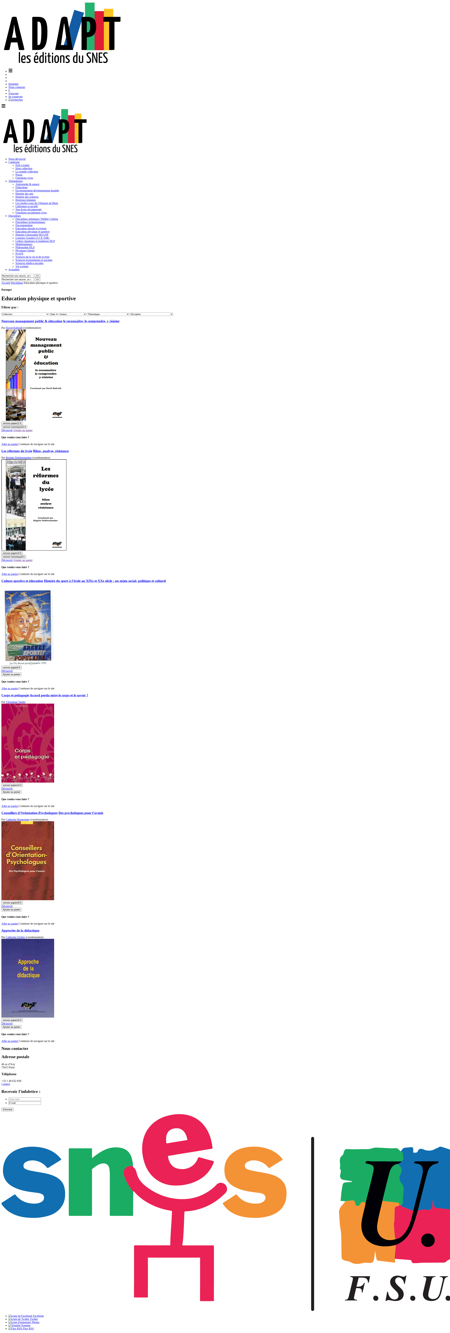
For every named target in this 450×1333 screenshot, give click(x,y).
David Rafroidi (14, 327)
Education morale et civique (30, 228)
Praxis (18, 174)
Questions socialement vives (31, 212)
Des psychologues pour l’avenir (81, 813)
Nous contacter (16, 87)
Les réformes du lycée (16, 451)
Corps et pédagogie (15, 695)
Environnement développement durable (37, 190)
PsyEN (19, 253)
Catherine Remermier (18, 819)
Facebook (38, 1315)
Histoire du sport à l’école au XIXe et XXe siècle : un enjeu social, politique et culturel (105, 581)
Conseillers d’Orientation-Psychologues (29, 813)
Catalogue (14, 162)
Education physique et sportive (32, 231)
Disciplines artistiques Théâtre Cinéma (36, 218)
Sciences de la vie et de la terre (32, 256)
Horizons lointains (25, 200)
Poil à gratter (22, 165)
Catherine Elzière (15, 937)
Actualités (14, 269)
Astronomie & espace (27, 184)
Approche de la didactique (20, 930)
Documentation (24, 225)
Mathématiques (23, 244)
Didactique (21, 187)
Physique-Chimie (25, 250)
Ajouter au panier (23, 430)
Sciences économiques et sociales (33, 260)
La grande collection (26, 171)
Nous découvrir (17, 158)
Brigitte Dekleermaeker (19, 457)
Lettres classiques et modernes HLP (35, 241)
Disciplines (14, 215)
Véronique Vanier (15, 701)
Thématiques (15, 181)
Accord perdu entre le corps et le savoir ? (59, 695)
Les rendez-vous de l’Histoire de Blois (36, 203)
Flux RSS (28, 1328)
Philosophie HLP (25, 247)
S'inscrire (13, 93)
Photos (35, 1322)
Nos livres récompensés (28, 209)
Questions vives (24, 177)
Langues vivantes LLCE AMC (32, 237)
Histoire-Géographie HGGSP (31, 234)
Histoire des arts (24, 193)
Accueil (5, 282)
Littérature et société (26, 206)
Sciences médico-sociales (29, 263)
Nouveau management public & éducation (31, 321)
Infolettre (13, 83)
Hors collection (23, 168)
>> (37, 275)
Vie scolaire (21, 266)
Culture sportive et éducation (22, 581)
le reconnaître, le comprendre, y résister (91, 321)
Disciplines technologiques (30, 222)
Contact (5, 1084)
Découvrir (7, 430)
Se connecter (15, 96)
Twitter (33, 1319)
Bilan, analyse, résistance (51, 451)
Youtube (25, 1325)
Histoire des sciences (26, 196)
